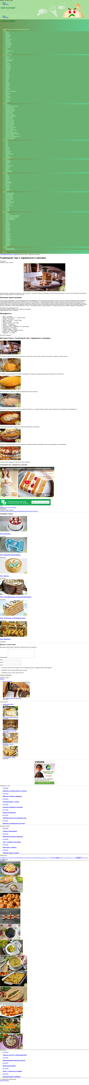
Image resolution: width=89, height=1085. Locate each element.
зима (17, 857)
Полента (8, 101)
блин (1, 857)
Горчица (8, 204)
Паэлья (7, 96)
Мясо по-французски (11, 91)
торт (9, 507)
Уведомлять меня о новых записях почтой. (13, 672)
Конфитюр (8, 161)
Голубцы (8, 71)
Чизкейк (8, 234)
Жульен (8, 77)
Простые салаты (10, 123)
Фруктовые (8, 151)
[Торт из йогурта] (13, 531)
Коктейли (8, 156)
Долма (7, 73)
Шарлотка (8, 237)
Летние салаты (9, 117)
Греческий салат (10, 107)
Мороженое (9, 182)
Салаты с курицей (10, 115)
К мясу (7, 206)
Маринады (8, 200)
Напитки (5, 140)
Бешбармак (9, 60)
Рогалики (8, 224)
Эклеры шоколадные (8, 704)
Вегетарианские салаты (12, 106)
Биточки (8, 63)
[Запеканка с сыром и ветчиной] (13, 986)
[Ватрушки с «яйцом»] (10, 742)
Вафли (7, 213)
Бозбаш (8, 32)
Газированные (9, 154)
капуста (21, 857)
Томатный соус (9, 199)
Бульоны (8, 34)
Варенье (8, 160)
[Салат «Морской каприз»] (11, 892)
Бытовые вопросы (10, 249)
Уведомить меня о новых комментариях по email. (14, 670)
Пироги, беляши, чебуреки (12, 215)
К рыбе (7, 209)
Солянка (8, 45)
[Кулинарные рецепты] (8, 13)
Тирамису (8, 189)
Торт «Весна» (4, 576)
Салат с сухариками (11, 127)
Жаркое (8, 76)
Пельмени (8, 97)
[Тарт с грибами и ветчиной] (10, 729)
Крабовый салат (10, 111)
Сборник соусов (10, 193)
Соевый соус (9, 195)
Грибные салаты (10, 108)
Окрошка (8, 40)
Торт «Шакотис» (5, 639)
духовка (10, 857)
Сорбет (7, 188)
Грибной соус (9, 205)
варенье (4, 857)
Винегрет (8, 104)
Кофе (7, 143)
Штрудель (8, 235)
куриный (34, 857)
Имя (1, 659)
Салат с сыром (9, 128)
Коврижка (8, 244)
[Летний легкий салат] (11, 954)
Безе (7, 174)
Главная (2, 254)
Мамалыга (8, 88)
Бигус (7, 62)
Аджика (7, 167)
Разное (5, 247)
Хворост (8, 223)
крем (31, 857)
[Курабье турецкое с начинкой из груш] (13, 1001)
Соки (7, 155)
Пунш (7, 141)
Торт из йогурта (5, 533)
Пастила (8, 185)
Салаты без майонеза (11, 132)
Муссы (7, 184)
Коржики (8, 214)
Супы (4, 30)
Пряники (8, 230)
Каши (7, 81)
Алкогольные (9, 157)
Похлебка (8, 42)
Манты (7, 89)
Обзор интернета (10, 248)
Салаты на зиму (10, 135)
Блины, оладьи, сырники (12, 216)
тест (1, 859)
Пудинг (7, 186)
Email (2, 662)
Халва (7, 190)
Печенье (8, 221)
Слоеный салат (10, 138)
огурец (49, 857)
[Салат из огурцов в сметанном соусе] (11, 1048)
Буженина (8, 67)
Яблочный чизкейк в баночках (10, 717)
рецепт (74, 857)
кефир (25, 857)
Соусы (5, 191)
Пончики (8, 240)
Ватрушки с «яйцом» (8, 744)
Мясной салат (9, 112)
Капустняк (8, 35)
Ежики (7, 74)
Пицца (7, 232)
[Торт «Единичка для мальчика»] (13, 552)
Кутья (7, 180)
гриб (7, 857)
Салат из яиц (9, 118)
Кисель (7, 149)
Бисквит (8, 227)
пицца (65, 857)
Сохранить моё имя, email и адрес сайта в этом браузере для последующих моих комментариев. (27, 667)
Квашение (8, 170)
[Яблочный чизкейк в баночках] (10, 716)
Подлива (8, 99)
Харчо (7, 49)
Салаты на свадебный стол (13, 136)
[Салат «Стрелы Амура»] (10, 876)
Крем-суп (8, 37)
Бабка (7, 58)
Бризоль (8, 65)
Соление (8, 166)
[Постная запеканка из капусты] (13, 970)
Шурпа (7, 52)
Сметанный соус (10, 194)
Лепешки (8, 229)
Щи (6, 53)
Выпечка (5, 211)
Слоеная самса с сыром (9, 757)
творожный (86, 857)
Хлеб (7, 220)
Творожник (8, 242)
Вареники (8, 68)
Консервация (9, 171)
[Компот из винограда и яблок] (10, 939)
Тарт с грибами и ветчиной (9, 730)
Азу (6, 55)
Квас (7, 145)
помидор (68, 857)
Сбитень (8, 147)
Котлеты (8, 83)
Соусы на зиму (9, 198)
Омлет (7, 92)
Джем (7, 169)
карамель (2, 507)
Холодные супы (10, 50)
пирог (58, 857)
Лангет (7, 86)
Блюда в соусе (9, 203)
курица (38, 857)
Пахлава (8, 228)
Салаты (5, 103)
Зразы (7, 78)
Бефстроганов (9, 59)
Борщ (7, 33)
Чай (7, 142)
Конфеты (8, 179)
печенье (53, 857)
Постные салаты (10, 122)
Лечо (7, 164)
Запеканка (8, 239)
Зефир (7, 176)
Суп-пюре (8, 47)
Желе (7, 175)
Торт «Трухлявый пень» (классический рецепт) (15, 597)
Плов (7, 98)
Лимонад (8, 152)
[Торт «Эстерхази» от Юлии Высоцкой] (13, 615)
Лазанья (8, 84)
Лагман (7, 38)
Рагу (7, 102)
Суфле (7, 245)
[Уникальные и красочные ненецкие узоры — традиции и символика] (10, 923)
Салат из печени (10, 125)
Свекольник (9, 44)
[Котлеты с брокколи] (10, 1033)
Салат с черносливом (11, 130)
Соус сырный (9, 196)
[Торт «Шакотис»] (13, 636)
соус (82, 857)
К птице (7, 208)
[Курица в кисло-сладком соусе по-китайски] (11, 1017)
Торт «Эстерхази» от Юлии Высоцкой (12, 618)
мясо (47, 857)
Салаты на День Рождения (12, 133)
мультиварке (43, 857)
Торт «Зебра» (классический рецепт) (12, 698)
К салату (8, 210)
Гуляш (7, 72)
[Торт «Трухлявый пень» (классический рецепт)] (13, 594)
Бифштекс (8, 64)
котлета (28, 857)
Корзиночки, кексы (10, 219)
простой (71, 857)
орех (6, 507)
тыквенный (13, 507)
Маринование (9, 165)
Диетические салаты (11, 116)
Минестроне (9, 39)
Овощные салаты (10, 120)
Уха (6, 48)
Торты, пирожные (10, 218)
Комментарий (4, 657)
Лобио (7, 87)
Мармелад (8, 181)
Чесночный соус (10, 201)
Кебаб (7, 82)
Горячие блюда (7, 54)
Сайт (1, 665)
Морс (7, 146)
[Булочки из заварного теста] (10, 907)
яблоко (6, 859)
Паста (7, 94)
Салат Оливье (9, 126)
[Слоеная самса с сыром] (10, 756)
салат (78, 857)
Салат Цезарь (9, 131)
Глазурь (8, 243)
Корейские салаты (10, 110)
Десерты (5, 172)
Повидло (8, 162)
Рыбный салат (9, 113)
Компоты (8, 150)
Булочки (8, 225)
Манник (7, 238)
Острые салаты (10, 121)
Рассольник (9, 43)
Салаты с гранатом (11, 137)
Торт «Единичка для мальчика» (10, 555)
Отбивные (8, 93)
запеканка (14, 857)
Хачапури (8, 233)
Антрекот (8, 57)
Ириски (7, 177)
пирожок (61, 857)
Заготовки (6, 159)
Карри (7, 79)
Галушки (8, 69)
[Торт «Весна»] (13, 573)
